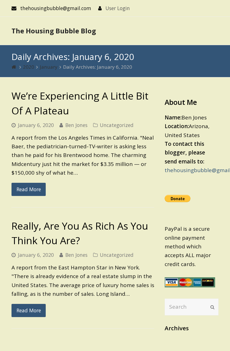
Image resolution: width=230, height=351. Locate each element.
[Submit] (212, 307)
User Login (117, 8)
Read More (29, 189)
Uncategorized (117, 125)
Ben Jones (76, 125)
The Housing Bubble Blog (54, 30)
